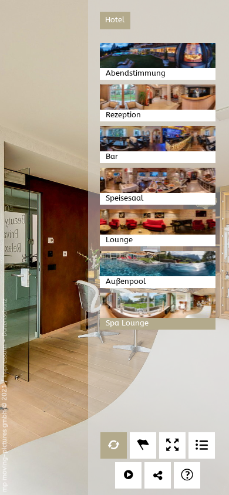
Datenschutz (4, 318)
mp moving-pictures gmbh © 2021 (4, 437)
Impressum (4, 361)
